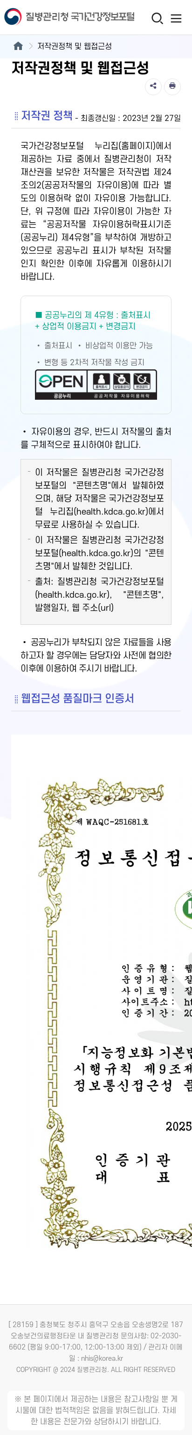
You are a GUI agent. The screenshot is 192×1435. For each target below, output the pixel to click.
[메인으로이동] (18, 46)
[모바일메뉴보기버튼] (176, 18)
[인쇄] (172, 86)
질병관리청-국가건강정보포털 (48, 17)
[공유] (153, 86)
